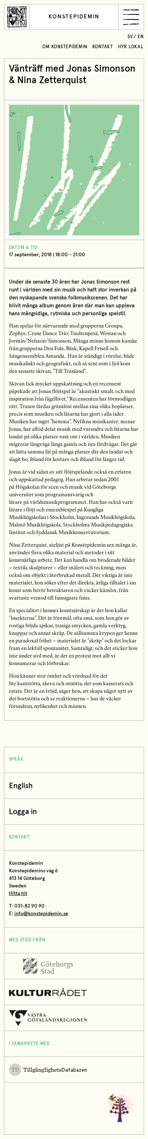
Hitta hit (18, 893)
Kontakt (102, 47)
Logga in (23, 811)
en (141, 37)
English (21, 786)
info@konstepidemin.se (41, 913)
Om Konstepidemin (64, 47)
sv (130, 37)
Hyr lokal (131, 47)
